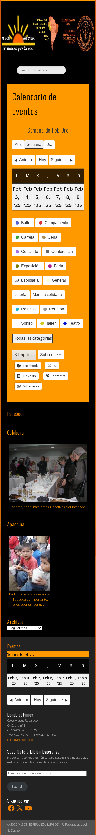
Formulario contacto (20, 740)
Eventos (14, 646)
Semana (34, 144)
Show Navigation (50, 5)
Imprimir (24, 356)
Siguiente (59, 160)
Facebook (16, 413)
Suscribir (17, 786)
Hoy (42, 160)
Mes (18, 144)
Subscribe (49, 355)
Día (49, 144)
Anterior (26, 160)
